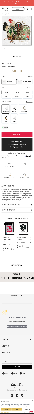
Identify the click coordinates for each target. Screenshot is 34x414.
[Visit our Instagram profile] (12, 395)
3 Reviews (27, 246)
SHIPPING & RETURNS (9, 210)
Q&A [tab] (22, 295)
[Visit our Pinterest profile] (21, 395)
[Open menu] (31, 9)
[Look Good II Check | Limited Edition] (9, 228)
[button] (13, 56)
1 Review (13, 249)
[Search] (23, 9)
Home (3, 14)
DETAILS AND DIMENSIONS (11, 205)
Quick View (11, 233)
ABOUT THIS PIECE (8, 186)
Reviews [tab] (13, 295)
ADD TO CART (17, 134)
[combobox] (17, 8)
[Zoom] (4, 48)
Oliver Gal (13, 390)
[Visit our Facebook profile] (17, 395)
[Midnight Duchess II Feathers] (23, 228)
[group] (17, 34)
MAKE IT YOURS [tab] (17, 71)
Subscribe (17, 367)
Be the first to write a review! (17, 326)
